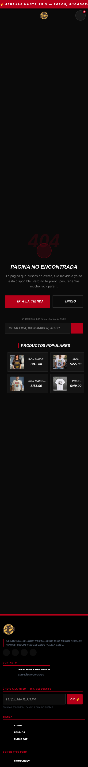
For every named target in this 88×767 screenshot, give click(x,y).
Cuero (18, 725)
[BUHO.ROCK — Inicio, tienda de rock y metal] (44, 15)
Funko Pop (20, 739)
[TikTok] (15, 652)
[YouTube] (33, 652)
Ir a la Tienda (30, 301)
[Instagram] (6, 652)
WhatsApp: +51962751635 (34, 669)
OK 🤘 (74, 699)
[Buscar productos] (69, 15)
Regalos (19, 732)
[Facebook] (24, 652)
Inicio (70, 301)
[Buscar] (77, 328)
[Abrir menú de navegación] (7, 15)
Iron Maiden (22, 760)
